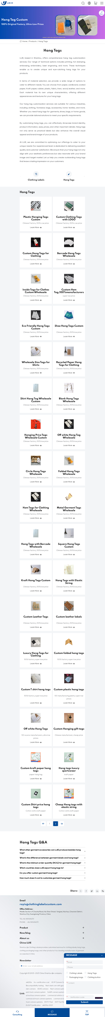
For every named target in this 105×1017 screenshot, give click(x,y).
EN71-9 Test (48, 1002)
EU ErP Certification (33, 1005)
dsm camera (31, 989)
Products (33, 41)
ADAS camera (42, 989)
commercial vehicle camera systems (61, 995)
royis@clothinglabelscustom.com (41, 904)
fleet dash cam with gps (55, 985)
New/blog (25, 933)
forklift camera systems (56, 992)
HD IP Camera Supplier (59, 982)
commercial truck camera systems (39, 998)
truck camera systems (34, 1002)
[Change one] (99, 998)
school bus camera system (36, 995)
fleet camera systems (58, 989)
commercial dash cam (62, 998)
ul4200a (29, 982)
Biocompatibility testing (35, 985)
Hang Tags (43, 41)
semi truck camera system (36, 992)
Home (24, 41)
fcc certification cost (41, 982)
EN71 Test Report (61, 1002)
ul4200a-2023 (47, 1005)
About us (24, 938)
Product (24, 928)
